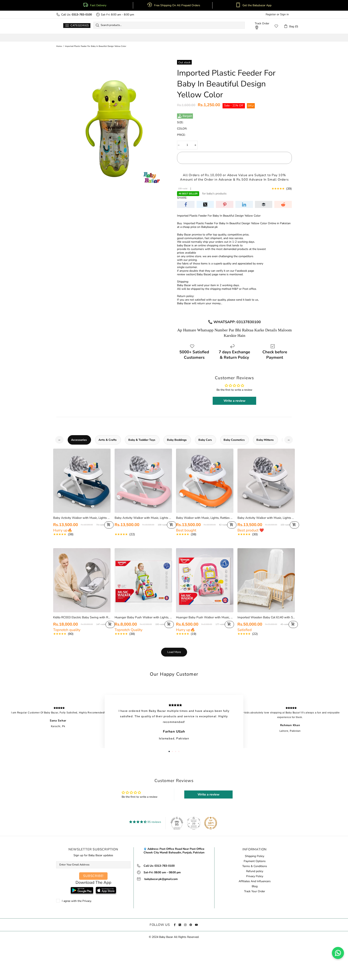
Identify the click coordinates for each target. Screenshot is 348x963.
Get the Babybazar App (256, 5)
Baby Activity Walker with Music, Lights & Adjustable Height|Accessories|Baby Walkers (82, 518)
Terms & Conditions (254, 866)
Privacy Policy (254, 876)
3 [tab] (175, 751)
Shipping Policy (254, 856)
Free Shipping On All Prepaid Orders (177, 5)
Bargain (187, 116)
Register (271, 14)
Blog (255, 886)
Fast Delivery (98, 5)
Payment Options (255, 861)
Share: (182, 198)
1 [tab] (169, 751)
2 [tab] (172, 751)
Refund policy (254, 871)
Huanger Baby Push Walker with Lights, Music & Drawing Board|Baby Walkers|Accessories (143, 617)
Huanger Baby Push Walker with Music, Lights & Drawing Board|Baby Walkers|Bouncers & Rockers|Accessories (204, 617)
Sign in (284, 14)
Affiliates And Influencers (255, 881)
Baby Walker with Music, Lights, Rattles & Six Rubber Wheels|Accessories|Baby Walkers (204, 518)
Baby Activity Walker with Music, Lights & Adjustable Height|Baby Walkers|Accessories (266, 518)
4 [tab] (178, 751)
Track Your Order (254, 891)
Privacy (86, 901)
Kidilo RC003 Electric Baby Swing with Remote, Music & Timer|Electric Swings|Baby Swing (82, 617)
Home (59, 46)
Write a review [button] (234, 401)
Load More (174, 652)
